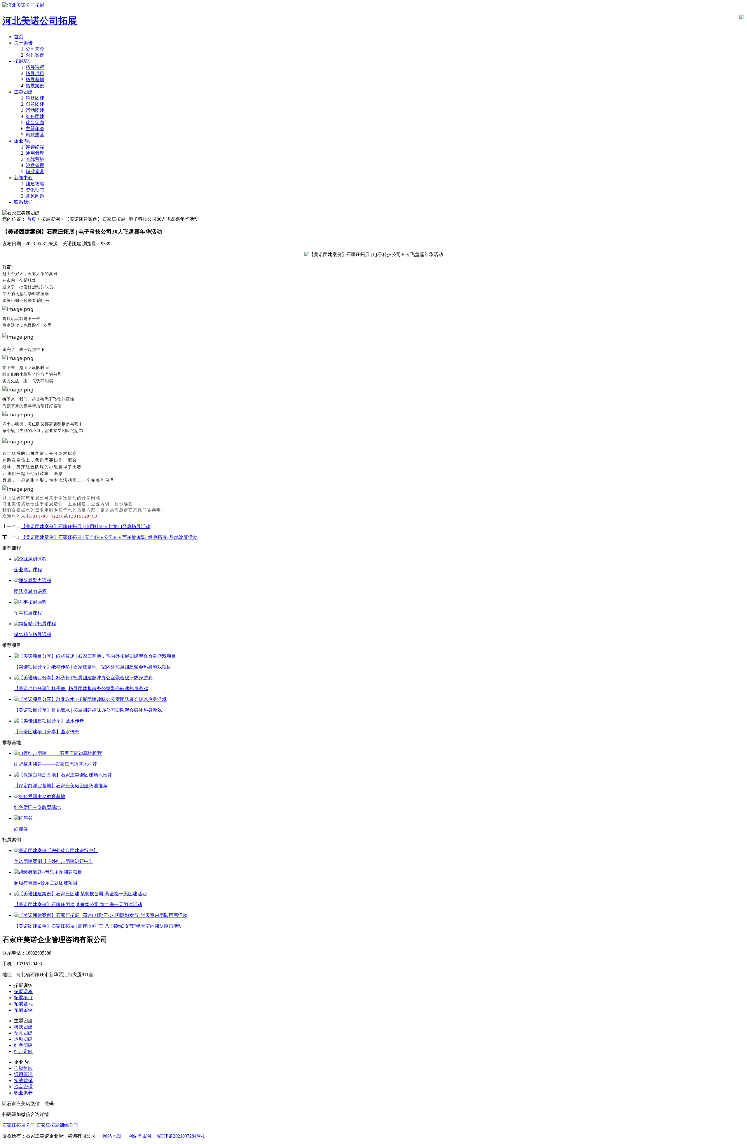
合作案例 (35, 55)
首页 (18, 36)
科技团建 (35, 97)
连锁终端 (35, 146)
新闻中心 (23, 177)
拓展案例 (35, 85)
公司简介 (35, 48)
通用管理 (35, 153)
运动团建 (35, 110)
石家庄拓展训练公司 (57, 1125)
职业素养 (35, 171)
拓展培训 (23, 61)
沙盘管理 (35, 165)
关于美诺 (23, 42)
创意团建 (35, 104)
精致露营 (35, 134)
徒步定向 (35, 122)
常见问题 (35, 196)
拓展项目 (35, 73)
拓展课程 (35, 67)
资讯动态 (35, 189)
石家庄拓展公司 (32, 498)
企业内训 (23, 140)
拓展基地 (35, 79)
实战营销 (35, 159)
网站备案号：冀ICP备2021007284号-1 (166, 1135)
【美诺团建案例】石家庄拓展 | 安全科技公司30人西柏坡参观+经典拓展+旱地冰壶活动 (109, 537)
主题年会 (35, 128)
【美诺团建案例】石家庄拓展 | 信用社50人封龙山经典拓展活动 (85, 526)
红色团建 (35, 116)
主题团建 (23, 91)
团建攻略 (35, 183)
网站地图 (112, 1135)
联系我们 (23, 202)
